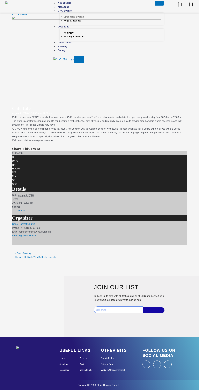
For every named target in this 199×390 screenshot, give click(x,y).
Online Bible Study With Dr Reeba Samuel (35, 257)
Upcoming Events (74, 16)
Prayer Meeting (23, 253)
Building (62, 46)
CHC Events (65, 10)
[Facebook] (180, 4)
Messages (63, 7)
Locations (63, 26)
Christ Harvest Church (23, 224)
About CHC (64, 3)
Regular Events (72, 20)
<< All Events (19, 14)
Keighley (69, 33)
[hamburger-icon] (159, 3)
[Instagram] (185, 4)
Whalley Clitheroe (74, 36)
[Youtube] (191, 4)
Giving (61, 50)
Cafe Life (20, 210)
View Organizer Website (24, 235)
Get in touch (65, 42)
